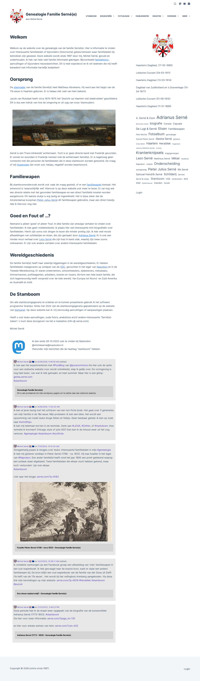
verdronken (177, 179)
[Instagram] (189, 4)
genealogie (171, 134)
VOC (62, 266)
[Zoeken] (175, 4)
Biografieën (106, 16)
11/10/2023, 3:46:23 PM (48, 607)
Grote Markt (140, 144)
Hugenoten (23, 164)
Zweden (158, 183)
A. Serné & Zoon (145, 118)
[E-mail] (184, 4)
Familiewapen (142, 16)
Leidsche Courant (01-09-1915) (153, 98)
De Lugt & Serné (146, 128)
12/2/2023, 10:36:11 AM (48, 561)
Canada (167, 123)
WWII (138, 183)
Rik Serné (183, 169)
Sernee (181, 174)
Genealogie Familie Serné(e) (51, 14)
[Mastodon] (180, 4)
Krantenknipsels (150, 152)
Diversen (171, 16)
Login (139, 192)
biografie (156, 123)
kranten (159, 148)
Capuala (177, 123)
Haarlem (152, 143)
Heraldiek (165, 143)
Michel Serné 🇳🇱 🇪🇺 (25, 362)
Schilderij (170, 174)
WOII (186, 179)
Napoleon (102, 266)
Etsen (162, 128)
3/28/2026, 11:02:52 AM (49, 407)
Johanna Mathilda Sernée (145, 148)
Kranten (157, 16)
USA (168, 179)
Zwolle (167, 183)
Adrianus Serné (87, 235)
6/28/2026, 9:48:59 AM (48, 362)
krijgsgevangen (172, 153)
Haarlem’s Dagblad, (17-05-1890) (154, 65)
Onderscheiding (167, 163)
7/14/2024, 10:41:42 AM (48, 446)
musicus (185, 158)
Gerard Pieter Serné (145, 139)
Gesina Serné (164, 138)
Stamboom (91, 16)
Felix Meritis (141, 134)
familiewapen (94, 184)
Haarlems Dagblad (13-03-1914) (153, 80)
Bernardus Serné (142, 124)
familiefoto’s (101, 59)
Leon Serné (45, 239)
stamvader (19, 87)
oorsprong (141, 169)
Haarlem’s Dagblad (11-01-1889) (153, 106)
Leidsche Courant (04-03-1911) (153, 72)
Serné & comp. (142, 179)
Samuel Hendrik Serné (149, 174)
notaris (149, 164)
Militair (176, 158)
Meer (184, 16)
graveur (176, 139)
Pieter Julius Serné (47, 200)
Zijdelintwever (147, 183)
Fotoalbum (123, 16)
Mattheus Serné (162, 158)
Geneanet (20, 309)
